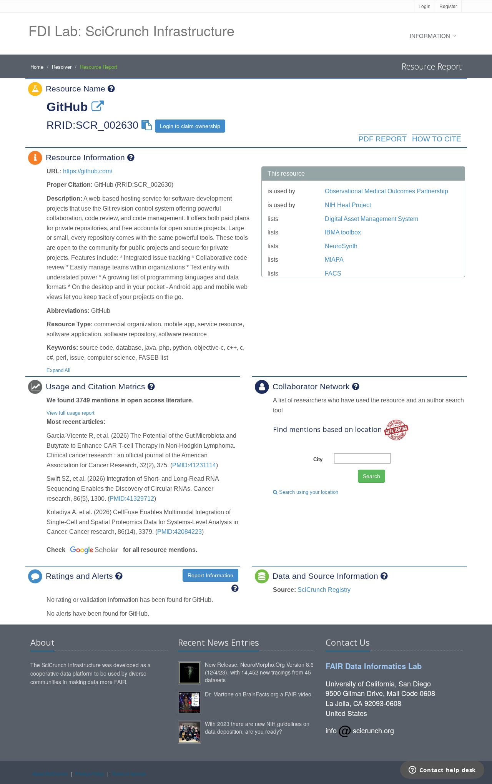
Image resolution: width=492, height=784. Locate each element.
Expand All (58, 370)
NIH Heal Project (348, 205)
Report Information (210, 575)
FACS (333, 273)
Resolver (61, 66)
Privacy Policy (89, 773)
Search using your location (308, 492)
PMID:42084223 (179, 531)
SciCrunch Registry (324, 589)
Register (448, 6)
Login (424, 6)
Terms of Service (128, 773)
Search (371, 476)
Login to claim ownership (190, 126)
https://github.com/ (87, 171)
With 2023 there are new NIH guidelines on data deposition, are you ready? (257, 727)
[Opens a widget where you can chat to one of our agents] (442, 770)
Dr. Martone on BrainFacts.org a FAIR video (258, 694)
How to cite (436, 139)
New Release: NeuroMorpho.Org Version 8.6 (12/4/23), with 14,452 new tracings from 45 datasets (259, 672)
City (317, 459)
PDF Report (383, 139)
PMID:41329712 (132, 498)
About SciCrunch (50, 773)
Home (36, 66)
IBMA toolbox (343, 232)
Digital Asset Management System (371, 219)
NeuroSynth (341, 246)
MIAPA (334, 259)
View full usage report (71, 413)
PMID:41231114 (194, 465)
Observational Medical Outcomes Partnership (386, 191)
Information (430, 36)
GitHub (67, 107)
